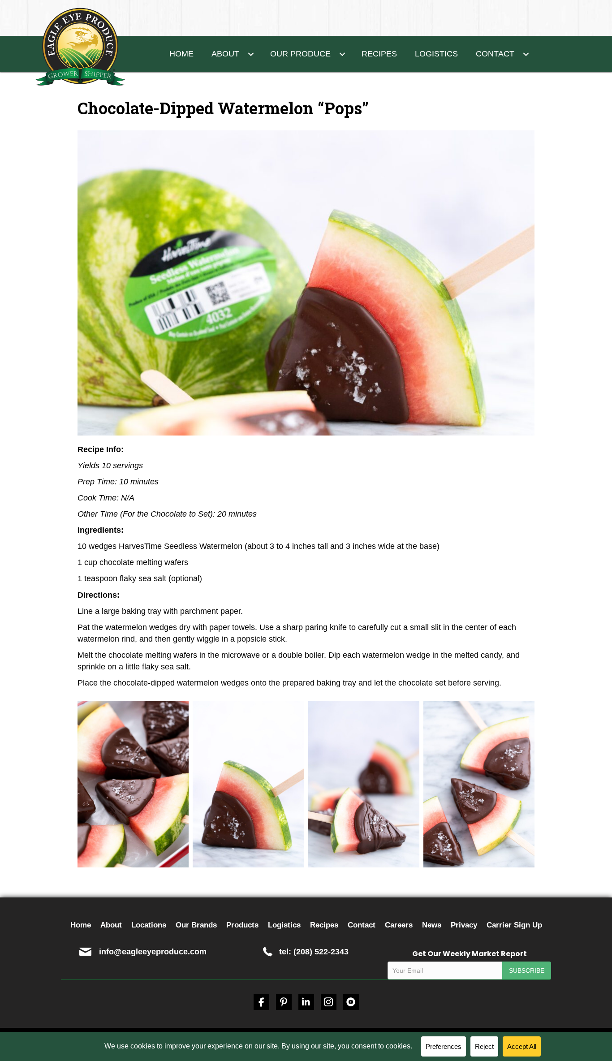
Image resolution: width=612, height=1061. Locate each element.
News (431, 925)
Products (242, 925)
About (111, 925)
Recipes (324, 925)
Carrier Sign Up (514, 925)
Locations (148, 925)
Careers (399, 925)
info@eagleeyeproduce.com (153, 951)
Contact (361, 925)
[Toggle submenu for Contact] (526, 53)
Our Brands (196, 925)
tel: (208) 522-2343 (314, 951)
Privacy (464, 925)
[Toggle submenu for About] (251, 53)
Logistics (284, 925)
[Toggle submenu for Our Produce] (342, 53)
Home (80, 925)
